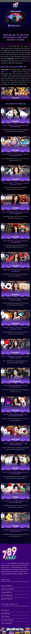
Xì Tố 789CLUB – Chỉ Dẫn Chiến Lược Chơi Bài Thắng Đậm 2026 (15, 501)
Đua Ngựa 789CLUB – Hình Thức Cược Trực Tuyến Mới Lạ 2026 (15, 328)
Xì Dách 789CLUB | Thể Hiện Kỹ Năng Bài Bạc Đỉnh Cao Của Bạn (15, 125)
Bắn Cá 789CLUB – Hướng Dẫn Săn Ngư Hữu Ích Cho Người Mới (15, 154)
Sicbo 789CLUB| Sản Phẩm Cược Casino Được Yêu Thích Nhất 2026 (15, 212)
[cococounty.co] (15, 5)
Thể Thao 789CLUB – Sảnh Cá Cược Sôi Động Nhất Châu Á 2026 (15, 183)
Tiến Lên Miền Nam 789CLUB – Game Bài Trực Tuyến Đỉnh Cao (15, 386)
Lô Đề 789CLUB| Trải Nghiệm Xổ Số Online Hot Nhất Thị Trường (15, 530)
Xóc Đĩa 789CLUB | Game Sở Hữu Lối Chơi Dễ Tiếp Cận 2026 (15, 270)
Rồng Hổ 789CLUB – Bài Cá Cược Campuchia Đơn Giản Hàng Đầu (15, 299)
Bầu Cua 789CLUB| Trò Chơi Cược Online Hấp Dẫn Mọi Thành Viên (15, 357)
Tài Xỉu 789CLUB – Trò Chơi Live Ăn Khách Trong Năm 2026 (15, 241)
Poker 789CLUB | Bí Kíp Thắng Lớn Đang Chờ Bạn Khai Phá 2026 (15, 472)
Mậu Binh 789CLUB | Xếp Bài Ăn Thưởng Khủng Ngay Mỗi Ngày (15, 443)
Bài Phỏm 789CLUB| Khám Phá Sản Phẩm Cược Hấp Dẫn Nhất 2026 (15, 415)
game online (8, 71)
